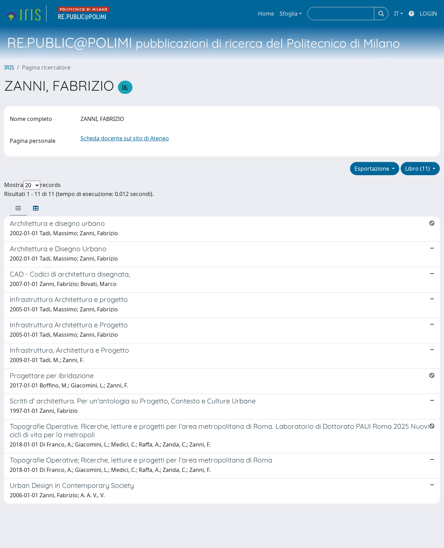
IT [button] (396, 13)
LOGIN (428, 13)
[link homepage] (25, 13)
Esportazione (373, 168)
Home (266, 13)
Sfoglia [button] (289, 13)
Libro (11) (418, 168)
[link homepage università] (84, 13)
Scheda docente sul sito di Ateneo (124, 138)
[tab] (18, 208)
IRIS (9, 67)
